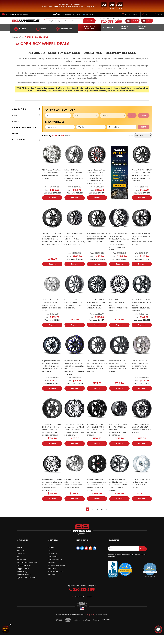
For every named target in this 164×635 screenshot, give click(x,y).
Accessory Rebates (55, 559)
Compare (51, 154)
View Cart (51, 575)
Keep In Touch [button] (82, 540)
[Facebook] (78, 548)
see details (77, 4)
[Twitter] (82, 548)
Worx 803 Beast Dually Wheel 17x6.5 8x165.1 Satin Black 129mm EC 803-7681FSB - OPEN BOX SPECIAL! (96, 484)
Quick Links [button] (22, 540)
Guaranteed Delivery (24, 565)
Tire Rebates (52, 553)
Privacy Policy (90, 614)
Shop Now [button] (53, 540)
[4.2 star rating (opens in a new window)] (125, 567)
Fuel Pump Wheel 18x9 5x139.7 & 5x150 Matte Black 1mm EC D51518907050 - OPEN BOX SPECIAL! (118, 429)
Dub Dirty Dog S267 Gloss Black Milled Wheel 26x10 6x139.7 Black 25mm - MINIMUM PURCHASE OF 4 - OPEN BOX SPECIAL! (52, 239)
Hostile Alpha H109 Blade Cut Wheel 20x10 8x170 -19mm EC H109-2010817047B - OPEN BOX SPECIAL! (142, 239)
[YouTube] (86, 548)
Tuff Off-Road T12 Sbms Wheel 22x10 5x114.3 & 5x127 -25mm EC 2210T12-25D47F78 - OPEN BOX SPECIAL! (97, 429)
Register (159, 14)
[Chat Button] (158, 629)
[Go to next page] (106, 509)
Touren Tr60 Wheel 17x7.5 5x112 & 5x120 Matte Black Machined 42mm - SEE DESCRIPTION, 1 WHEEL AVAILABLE (142, 175)
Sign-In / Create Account (26, 578)
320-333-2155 (111, 21)
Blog (19, 556)
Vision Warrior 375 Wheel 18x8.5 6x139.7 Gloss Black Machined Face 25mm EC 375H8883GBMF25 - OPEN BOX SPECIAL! (52, 484)
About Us (20, 550)
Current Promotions (55, 572)
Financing (52, 569)
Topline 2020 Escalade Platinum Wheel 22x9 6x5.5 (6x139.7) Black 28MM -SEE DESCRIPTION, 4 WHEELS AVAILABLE (74, 239)
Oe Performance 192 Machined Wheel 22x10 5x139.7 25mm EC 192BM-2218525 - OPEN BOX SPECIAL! (119, 484)
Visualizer (51, 562)
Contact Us (21, 553)
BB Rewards (21, 559)
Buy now (52, 198)
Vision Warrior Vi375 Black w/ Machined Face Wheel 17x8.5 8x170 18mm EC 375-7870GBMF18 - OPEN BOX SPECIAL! (74, 429)
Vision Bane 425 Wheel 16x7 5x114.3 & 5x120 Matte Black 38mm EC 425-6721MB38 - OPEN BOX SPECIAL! (97, 366)
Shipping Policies (23, 569)
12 (102, 509)
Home (19, 547)
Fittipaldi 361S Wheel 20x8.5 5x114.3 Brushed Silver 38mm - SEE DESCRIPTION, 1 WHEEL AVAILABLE (73, 175)
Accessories (66, 29)
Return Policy (22, 572)
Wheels (22, 29)
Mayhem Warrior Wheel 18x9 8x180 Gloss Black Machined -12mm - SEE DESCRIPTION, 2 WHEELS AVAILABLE (52, 366)
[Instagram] (90, 548)
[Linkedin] (94, 548)
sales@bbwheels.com (131, 14)
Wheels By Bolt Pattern (56, 565)
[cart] (143, 21)
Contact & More (141, 28)
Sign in (147, 14)
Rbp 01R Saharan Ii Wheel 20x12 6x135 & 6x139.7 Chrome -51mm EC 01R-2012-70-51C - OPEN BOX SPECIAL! (51, 305)
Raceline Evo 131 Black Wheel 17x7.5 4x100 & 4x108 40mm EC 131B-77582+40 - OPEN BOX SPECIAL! (118, 366)
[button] (132, 21)
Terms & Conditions (24, 575)
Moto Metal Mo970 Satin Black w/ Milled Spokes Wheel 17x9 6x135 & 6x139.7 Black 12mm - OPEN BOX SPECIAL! (51, 429)
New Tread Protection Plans (27, 562)
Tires (43, 29)
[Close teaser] (10, 625)
